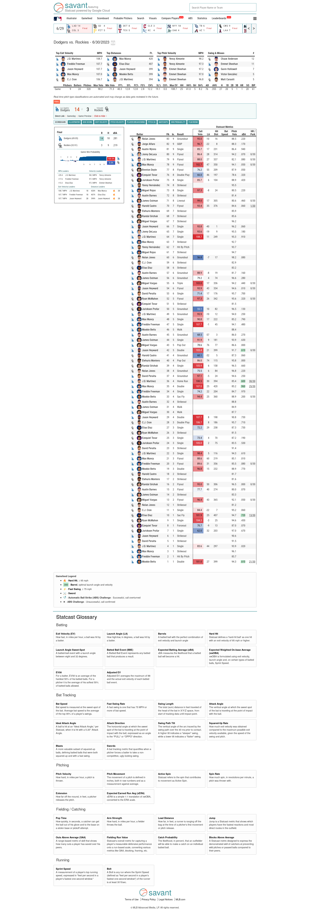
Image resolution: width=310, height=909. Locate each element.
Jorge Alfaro (148, 144)
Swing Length (166, 703)
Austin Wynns (149, 149)
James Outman (150, 200)
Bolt (109, 868)
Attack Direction (116, 723)
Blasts (59, 745)
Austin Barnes (149, 195)
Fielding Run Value (117, 837)
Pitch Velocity (63, 773)
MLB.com (180, 899)
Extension (61, 793)
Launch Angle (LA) (117, 633)
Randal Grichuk (150, 216)
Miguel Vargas (149, 221)
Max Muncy (73, 74)
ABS (190, 18)
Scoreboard (103, 18)
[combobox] (223, 7)
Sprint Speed (63, 868)
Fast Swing (74, 589)
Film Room (193, 122)
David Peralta (149, 293)
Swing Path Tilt (166, 723)
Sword (72, 593)
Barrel (74, 584)
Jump (212, 818)
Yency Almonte (177, 58)
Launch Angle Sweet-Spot (70, 649)
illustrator (72, 18)
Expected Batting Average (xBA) (176, 649)
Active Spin (164, 773)
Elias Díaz (124, 63)
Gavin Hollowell (229, 69)
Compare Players (170, 18)
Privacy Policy (149, 899)
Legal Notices (166, 899)
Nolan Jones (148, 138)
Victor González (229, 74)
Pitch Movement (116, 773)
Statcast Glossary (76, 616)
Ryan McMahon (150, 298)
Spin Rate (214, 773)
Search (140, 18)
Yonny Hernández (151, 185)
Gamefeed (87, 18)
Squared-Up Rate (218, 723)
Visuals (153, 18)
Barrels (162, 633)
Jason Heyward (75, 69)
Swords (111, 745)
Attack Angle (216, 703)
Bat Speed (61, 703)
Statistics (202, 18)
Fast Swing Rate (116, 703)
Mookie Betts (126, 74)
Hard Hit (72, 580)
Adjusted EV (114, 672)
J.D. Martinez (74, 58)
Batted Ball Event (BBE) (120, 649)
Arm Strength (114, 818)
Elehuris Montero (151, 211)
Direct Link (60, 116)
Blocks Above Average (221, 837)
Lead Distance (166, 818)
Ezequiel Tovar (149, 174)
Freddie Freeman (76, 63)
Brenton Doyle (149, 169)
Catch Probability (167, 837)
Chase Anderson (229, 58)
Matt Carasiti (227, 79)
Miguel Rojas (149, 190)
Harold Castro (149, 205)
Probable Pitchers (123, 18)
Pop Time (61, 818)
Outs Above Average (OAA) (71, 837)
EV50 (59, 672)
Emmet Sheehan (177, 69)
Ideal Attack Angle (66, 723)
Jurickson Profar (150, 180)
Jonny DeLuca (149, 154)
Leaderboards (221, 18)
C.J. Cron (72, 79)
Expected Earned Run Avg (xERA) (126, 793)
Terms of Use (132, 899)
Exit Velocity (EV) (65, 633)
